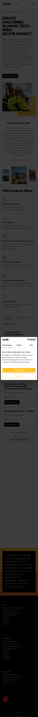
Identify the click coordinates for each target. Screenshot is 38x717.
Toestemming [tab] (6, 345)
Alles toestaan (19, 370)
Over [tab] (31, 345)
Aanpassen (18, 376)
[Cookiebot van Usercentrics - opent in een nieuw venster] (27, 339)
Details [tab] (19, 345)
